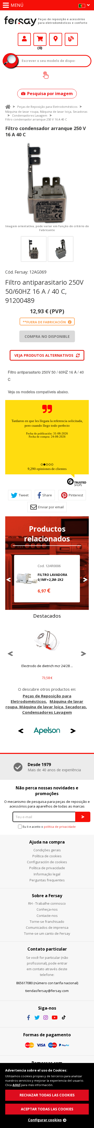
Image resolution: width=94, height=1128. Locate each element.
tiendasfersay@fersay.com (47, 990)
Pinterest (76, 495)
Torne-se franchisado (47, 921)
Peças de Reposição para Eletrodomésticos (47, 106)
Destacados (47, 615)
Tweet (23, 495)
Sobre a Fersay (47, 895)
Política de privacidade (47, 868)
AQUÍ (16, 1085)
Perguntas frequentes (47, 880)
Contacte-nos (47, 915)
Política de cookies (47, 856)
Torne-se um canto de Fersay (47, 933)
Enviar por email (51, 507)
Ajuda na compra (47, 842)
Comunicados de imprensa (47, 927)
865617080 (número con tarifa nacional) (47, 983)
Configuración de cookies (47, 862)
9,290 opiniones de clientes (47, 469)
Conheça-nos (47, 909)
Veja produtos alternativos (43, 355)
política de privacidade (60, 827)
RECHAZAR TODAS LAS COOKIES (47, 1095)
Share (47, 495)
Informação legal (47, 874)
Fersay (20, 21)
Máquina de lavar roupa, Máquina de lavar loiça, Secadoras (46, 111)
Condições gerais (47, 850)
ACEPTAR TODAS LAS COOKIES (47, 1109)
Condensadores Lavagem (29, 115)
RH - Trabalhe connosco (47, 903)
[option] (47, 182)
